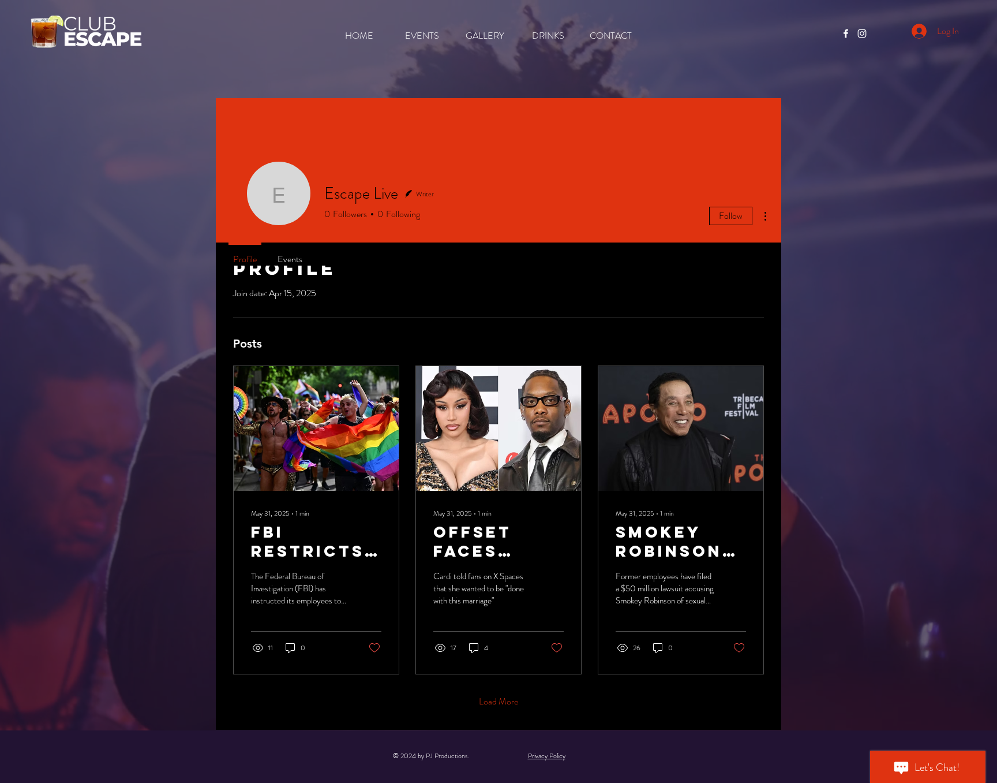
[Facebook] (846, 33)
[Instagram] (862, 33)
